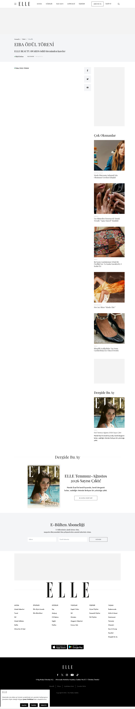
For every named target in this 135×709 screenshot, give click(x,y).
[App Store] (59, 647)
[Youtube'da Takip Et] (72, 675)
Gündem (73, 617)
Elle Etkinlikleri (37, 613)
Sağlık (54, 621)
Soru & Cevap (112, 629)
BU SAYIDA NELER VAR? (85, 498)
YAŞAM (110, 605)
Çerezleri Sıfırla (81, 686)
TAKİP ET (108, 4)
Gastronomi (112, 617)
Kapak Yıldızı (75, 609)
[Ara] (119, 4)
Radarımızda (112, 609)
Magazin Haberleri (77, 621)
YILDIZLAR (74, 605)
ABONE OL (97, 4)
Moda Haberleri (19, 609)
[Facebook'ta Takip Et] (57, 675)
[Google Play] (76, 647)
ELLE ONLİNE (30, 56)
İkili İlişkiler (93, 617)
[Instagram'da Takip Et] (67, 675)
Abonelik (51, 686)
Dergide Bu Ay (113, 637)
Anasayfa (17, 39)
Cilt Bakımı (55, 617)
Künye (59, 686)
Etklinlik (36, 605)
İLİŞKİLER (82, 4)
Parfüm (54, 625)
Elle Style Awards (38, 609)
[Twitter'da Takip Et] (62, 675)
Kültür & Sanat (112, 613)
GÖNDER (98, 539)
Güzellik (30, 39)
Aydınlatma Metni (69, 686)
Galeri (24, 39)
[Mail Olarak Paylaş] (87, 87)
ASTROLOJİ (71, 4)
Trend (16, 613)
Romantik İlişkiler (94, 613)
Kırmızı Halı (74, 625)
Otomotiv (111, 625)
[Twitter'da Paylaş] (87, 79)
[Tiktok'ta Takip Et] (77, 675)
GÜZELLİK (49, 4)
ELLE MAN (59, 4)
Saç (53, 609)
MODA (39, 4)
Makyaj (54, 613)
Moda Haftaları (19, 621)
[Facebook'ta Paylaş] (87, 70)
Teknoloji (111, 621)
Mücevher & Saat (19, 629)
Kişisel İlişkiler (93, 609)
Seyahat (110, 633)
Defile (16, 625)
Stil (15, 617)
